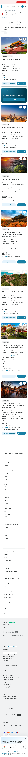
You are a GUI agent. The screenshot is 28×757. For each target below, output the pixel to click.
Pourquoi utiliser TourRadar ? (10, 654)
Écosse (6, 530)
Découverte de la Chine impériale (13, 292)
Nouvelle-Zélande (8, 492)
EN (4, 714)
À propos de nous (7, 644)
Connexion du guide (7, 687)
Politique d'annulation (8, 658)
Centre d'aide (6, 706)
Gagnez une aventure (10, 652)
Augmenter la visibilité (8, 675)
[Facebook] (4, 725)
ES (14, 714)
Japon (5, 489)
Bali (5, 481)
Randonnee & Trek (8, 589)
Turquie (6, 535)
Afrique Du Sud (8, 479)
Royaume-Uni (7, 508)
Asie (5, 459)
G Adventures (7, 560)
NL (4, 718)
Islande (6, 516)
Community (5, 660)
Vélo (5, 586)
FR (19, 714)
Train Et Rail (7, 605)
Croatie (6, 503)
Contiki (6, 554)
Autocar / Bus (7, 602)
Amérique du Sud (8, 470)
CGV (15, 751)
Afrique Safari (7, 597)
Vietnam (6, 500)
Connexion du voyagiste (8, 679)
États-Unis (6, 543)
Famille (6, 611)
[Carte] (5, 33)
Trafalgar (6, 568)
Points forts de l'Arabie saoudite (13, 127)
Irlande (6, 519)
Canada (6, 538)
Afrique (6, 456)
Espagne (6, 532)
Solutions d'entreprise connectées (11, 667)
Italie (5, 521)
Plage (5, 608)
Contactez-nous (6, 705)
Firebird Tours (14, 70)
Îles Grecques (7, 514)
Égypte (6, 473)
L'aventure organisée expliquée (10, 665)
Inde (5, 486)
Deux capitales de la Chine (11, 59)
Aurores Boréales (8, 591)
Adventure (6, 583)
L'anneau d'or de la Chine (11, 179)
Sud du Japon (18, 416)
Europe (6, 465)
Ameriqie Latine (8, 468)
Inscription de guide (7, 686)
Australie (6, 462)
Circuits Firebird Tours (5, 10)
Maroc (5, 476)
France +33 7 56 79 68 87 (9, 708)
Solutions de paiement (8, 673)
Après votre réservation (8, 656)
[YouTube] (19, 725)
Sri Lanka (6, 494)
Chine (5, 484)
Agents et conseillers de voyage (10, 692)
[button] (14, 77)
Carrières (10, 646)
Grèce (5, 511)
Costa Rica (7, 541)
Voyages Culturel (8, 600)
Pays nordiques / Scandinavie (11, 524)
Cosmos (6, 557)
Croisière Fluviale (8, 594)
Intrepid (6, 563)
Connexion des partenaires (9, 700)
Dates (15, 23)
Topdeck (6, 565)
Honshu (13, 245)
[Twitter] (8, 725)
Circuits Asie (12, 10)
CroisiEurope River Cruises (10, 571)
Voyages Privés (8, 613)
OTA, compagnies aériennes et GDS (11, 698)
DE (9, 714)
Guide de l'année (7, 684)
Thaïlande (6, 497)
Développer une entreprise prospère (11, 672)
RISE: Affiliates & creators (9, 694)
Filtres (6, 23)
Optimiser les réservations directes (11, 677)
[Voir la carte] (20, 39)
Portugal (6, 527)
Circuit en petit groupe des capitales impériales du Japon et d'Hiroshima (13, 405)
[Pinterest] (15, 725)
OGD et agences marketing (9, 696)
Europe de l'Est (8, 505)
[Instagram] (11, 725)
